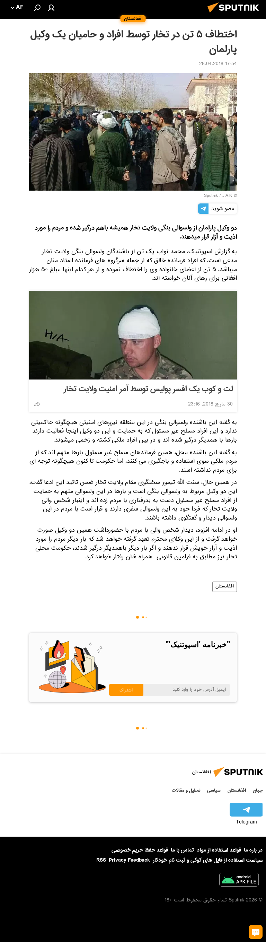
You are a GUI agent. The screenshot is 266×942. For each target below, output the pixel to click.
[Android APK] (239, 881)
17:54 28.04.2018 (218, 64)
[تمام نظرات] (256, 932)
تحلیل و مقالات (186, 790)
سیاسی (214, 790)
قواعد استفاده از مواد (219, 850)
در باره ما (253, 850)
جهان (258, 790)
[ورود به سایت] (51, 8)
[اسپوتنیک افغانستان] (235, 14)
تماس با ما (182, 850)
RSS (101, 860)
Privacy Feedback (129, 860)
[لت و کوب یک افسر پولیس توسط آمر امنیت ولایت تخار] (133, 335)
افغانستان (224, 587)
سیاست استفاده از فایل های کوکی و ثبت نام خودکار (208, 860)
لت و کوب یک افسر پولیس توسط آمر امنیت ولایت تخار (148, 389)
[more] (37, 404)
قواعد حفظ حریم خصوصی (140, 850)
